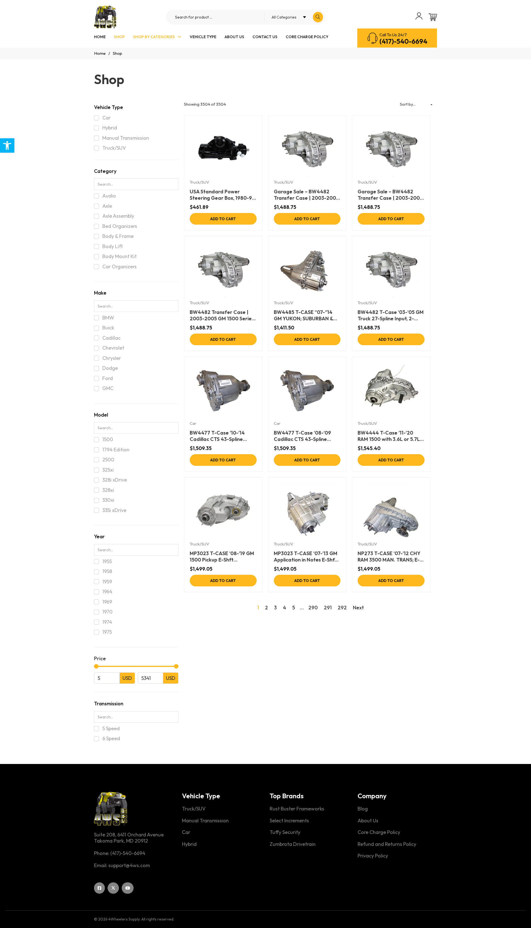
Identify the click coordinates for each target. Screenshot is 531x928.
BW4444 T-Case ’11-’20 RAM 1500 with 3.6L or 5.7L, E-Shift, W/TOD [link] (389, 436)
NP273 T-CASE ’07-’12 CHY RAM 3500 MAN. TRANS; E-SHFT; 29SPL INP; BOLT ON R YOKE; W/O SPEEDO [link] (391, 556)
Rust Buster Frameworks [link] (297, 809)
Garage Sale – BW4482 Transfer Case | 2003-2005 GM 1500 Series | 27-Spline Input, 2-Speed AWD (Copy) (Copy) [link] (306, 194)
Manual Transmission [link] (205, 821)
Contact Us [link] (265, 36)
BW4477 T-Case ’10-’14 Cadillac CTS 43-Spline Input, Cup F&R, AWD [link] (217, 436)
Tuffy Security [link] (285, 832)
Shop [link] (119, 36)
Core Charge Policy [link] (307, 36)
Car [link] (193, 423)
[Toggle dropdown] (179, 37)
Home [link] (100, 36)
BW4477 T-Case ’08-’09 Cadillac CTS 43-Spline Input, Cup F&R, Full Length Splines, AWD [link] (304, 436)
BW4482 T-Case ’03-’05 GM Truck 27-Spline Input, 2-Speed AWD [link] (391, 315)
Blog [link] (363, 809)
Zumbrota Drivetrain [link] (293, 844)
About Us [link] (234, 36)
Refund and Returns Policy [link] (387, 844)
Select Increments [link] (289, 821)
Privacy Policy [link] (373, 856)
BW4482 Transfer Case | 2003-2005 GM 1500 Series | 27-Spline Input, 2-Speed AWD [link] (222, 315)
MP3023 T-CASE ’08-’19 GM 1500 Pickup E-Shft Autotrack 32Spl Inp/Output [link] (222, 556)
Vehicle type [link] (203, 36)
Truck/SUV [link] (199, 182)
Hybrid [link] (189, 844)
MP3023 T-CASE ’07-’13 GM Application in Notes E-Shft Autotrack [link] (305, 556)
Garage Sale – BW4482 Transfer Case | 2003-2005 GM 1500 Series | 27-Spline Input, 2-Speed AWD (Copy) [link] (390, 194)
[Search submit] (318, 17)
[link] (7, 145)
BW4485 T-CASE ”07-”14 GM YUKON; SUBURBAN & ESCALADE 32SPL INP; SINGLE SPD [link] (303, 315)
